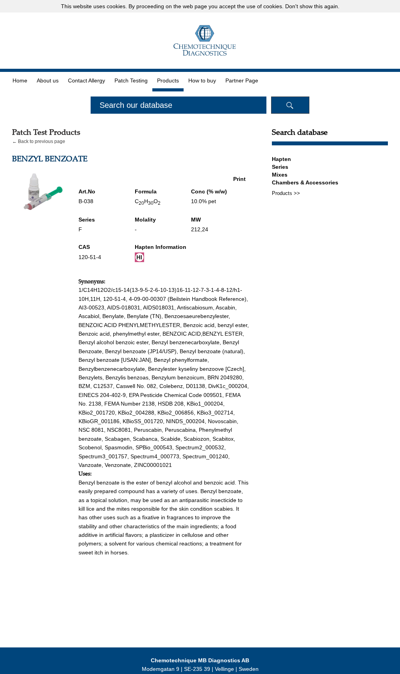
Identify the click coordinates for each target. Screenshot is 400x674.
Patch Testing (131, 80)
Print (239, 179)
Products (168, 80)
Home (19, 80)
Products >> (286, 193)
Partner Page (241, 80)
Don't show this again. (312, 6)
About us (48, 80)
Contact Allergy (86, 80)
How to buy (202, 80)
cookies (116, 6)
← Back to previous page (38, 141)
